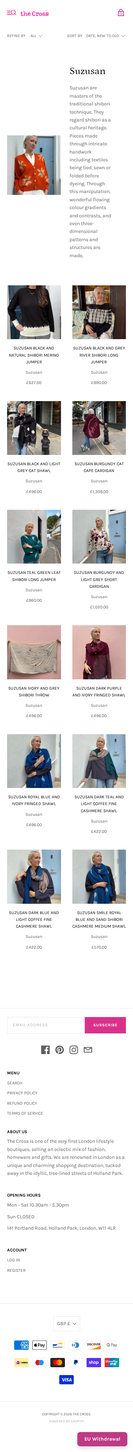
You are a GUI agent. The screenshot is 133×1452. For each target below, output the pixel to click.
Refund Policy (22, 1103)
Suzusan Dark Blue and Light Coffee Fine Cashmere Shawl (34, 919)
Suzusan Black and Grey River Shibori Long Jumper (99, 355)
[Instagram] (74, 1051)
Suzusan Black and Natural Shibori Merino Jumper (34, 355)
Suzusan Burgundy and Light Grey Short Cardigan (99, 579)
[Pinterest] (59, 1051)
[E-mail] (88, 1051)
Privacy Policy (22, 1092)
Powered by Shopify (66, 1421)
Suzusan (34, 372)
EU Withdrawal (102, 1439)
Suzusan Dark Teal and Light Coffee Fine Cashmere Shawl (99, 803)
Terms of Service (25, 1113)
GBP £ (63, 1324)
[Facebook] (45, 1051)
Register (16, 1270)
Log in (13, 1259)
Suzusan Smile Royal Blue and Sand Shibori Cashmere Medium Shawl (99, 919)
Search (14, 1082)
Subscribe (105, 1025)
